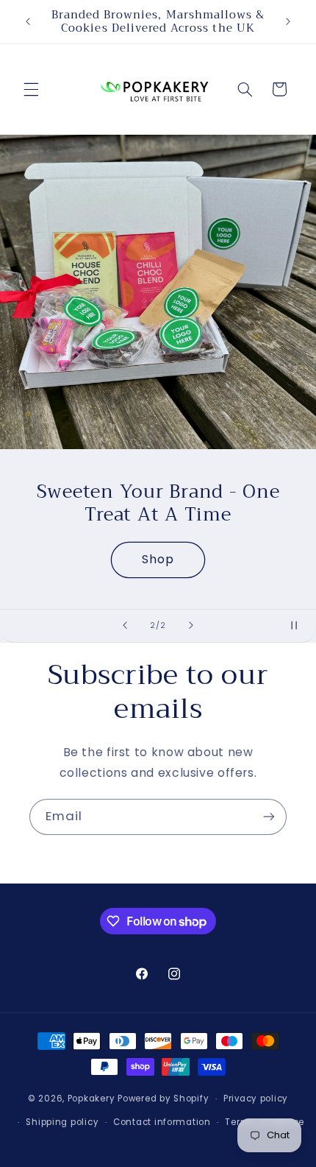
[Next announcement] (288, 21)
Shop (158, 559)
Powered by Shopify (163, 1098)
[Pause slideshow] (300, 626)
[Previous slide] (125, 626)
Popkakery (91, 1098)
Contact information (162, 1122)
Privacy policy (255, 1098)
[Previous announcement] (28, 21)
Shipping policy (62, 1122)
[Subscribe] (269, 817)
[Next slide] (191, 626)
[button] (31, 89)
